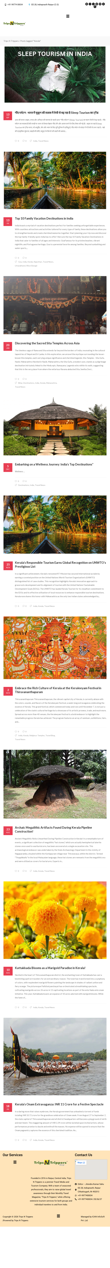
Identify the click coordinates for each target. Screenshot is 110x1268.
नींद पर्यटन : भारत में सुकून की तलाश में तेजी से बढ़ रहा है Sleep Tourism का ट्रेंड (56, 112)
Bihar (20, 383)
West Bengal (31, 266)
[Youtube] (96, 4)
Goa (20, 262)
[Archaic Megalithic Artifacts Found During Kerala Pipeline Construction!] (55, 784)
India (35, 141)
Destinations (28, 383)
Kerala (30, 262)
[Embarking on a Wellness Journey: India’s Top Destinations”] (55, 426)
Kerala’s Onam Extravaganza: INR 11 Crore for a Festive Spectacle (59, 1104)
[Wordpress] (103, 4)
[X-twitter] (93, 4)
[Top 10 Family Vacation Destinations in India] (55, 180)
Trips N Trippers (11, 41)
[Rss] (95, 6)
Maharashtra (51, 383)
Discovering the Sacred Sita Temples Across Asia (47, 343)
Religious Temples (37, 735)
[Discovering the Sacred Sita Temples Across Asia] (55, 305)
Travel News (43, 141)
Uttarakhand (20, 266)
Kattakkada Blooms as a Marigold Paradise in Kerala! (50, 968)
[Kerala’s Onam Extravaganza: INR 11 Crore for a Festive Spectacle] (55, 1056)
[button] (67, 16)
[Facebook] (86, 4)
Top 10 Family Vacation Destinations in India (44, 218)
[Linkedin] (100, 4)
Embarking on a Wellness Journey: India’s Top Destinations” (54, 464)
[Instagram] (90, 4)
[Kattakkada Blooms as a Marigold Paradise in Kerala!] (55, 920)
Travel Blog (50, 735)
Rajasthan (38, 262)
